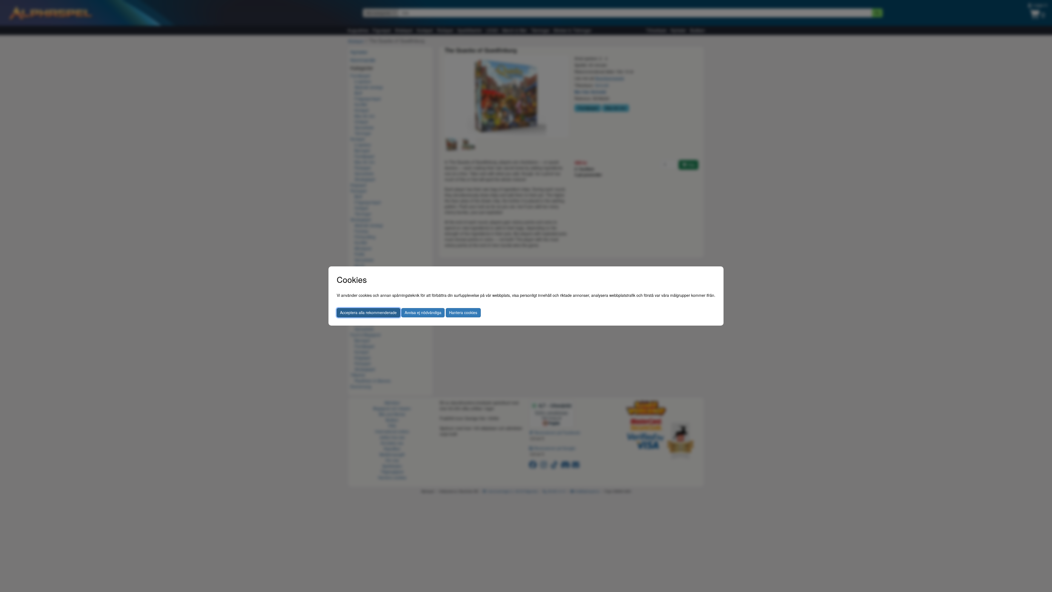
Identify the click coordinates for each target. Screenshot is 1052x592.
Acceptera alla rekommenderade (368, 312)
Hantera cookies (463, 312)
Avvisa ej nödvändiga (423, 312)
